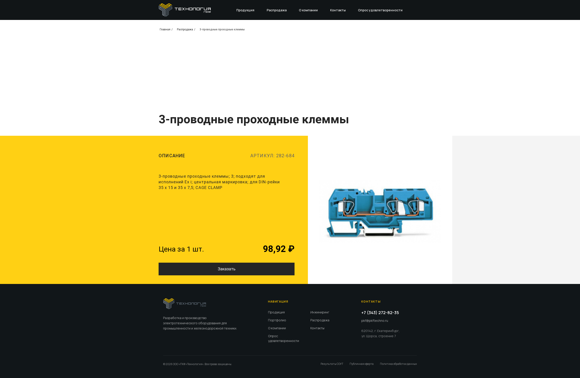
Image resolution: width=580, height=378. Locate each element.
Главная (165, 29)
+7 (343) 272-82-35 (380, 312)
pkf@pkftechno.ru (374, 320)
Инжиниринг (319, 312)
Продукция (245, 10)
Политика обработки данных (398, 364)
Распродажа (277, 10)
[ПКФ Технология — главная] (184, 303)
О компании (308, 10)
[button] (227, 269)
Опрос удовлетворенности (380, 10)
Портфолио (277, 320)
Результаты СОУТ (332, 364)
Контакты (338, 10)
